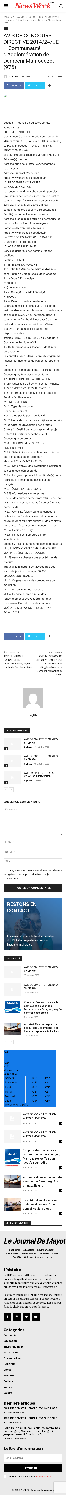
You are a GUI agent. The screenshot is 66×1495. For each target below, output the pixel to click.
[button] (60, 5)
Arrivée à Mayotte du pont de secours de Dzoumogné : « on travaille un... (42, 1181)
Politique (44, 1253)
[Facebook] (7, 1317)
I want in (31, 1468)
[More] (49, 85)
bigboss (28, 747)
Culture (28, 1257)
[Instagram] (17, 1317)
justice (39, 1257)
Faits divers (11, 1253)
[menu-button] (5, 6)
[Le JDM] (6, 76)
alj (14, 16)
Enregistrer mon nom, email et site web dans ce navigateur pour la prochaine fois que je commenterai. (33, 874)
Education (28, 1250)
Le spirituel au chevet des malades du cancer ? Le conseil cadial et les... (40, 1204)
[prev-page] (6, 789)
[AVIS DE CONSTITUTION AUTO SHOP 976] (12, 744)
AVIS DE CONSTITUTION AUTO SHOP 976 (30, 1408)
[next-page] (11, 789)
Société (17, 1257)
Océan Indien (28, 1253)
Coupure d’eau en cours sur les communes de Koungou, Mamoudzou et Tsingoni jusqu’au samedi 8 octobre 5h (32, 1431)
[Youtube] (36, 1317)
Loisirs (49, 1257)
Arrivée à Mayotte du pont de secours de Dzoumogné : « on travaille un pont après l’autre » (41, 1028)
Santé (55, 1253)
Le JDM (14, 76)
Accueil (7, 16)
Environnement (45, 1250)
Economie (14, 1250)
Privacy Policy (43, 1476)
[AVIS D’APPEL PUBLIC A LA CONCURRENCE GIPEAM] (12, 777)
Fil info (8, 1438)
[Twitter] (26, 1317)
